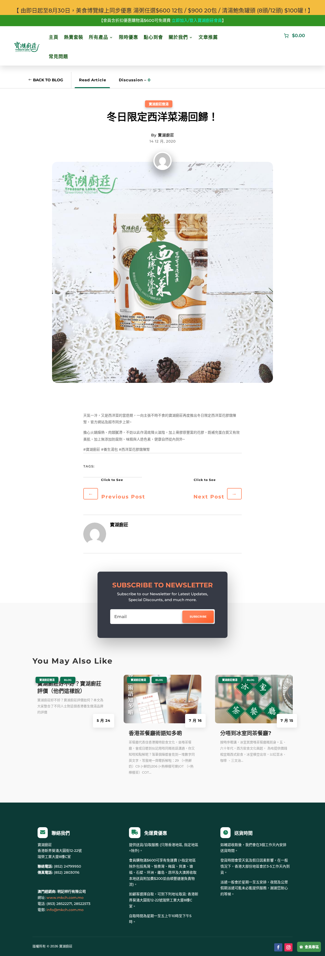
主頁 (53, 37)
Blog (68, 680)
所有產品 (98, 37)
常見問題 (58, 56)
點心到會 (153, 37)
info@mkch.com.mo (65, 909)
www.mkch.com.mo (65, 897)
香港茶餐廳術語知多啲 (155, 733)
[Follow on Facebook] (278, 947)
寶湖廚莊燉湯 (159, 104)
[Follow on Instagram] (288, 947)
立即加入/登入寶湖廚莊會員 (197, 20)
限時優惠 (128, 37)
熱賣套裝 (73, 37)
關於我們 (178, 37)
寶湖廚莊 (166, 135)
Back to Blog (48, 79)
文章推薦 (208, 37)
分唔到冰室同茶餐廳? (245, 733)
